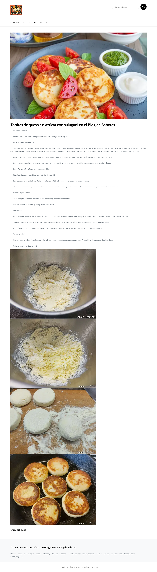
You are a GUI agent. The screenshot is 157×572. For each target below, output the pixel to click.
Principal (14, 23)
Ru (35, 23)
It (41, 23)
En (24, 23)
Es (30, 23)
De (46, 23)
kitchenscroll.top (74, 567)
